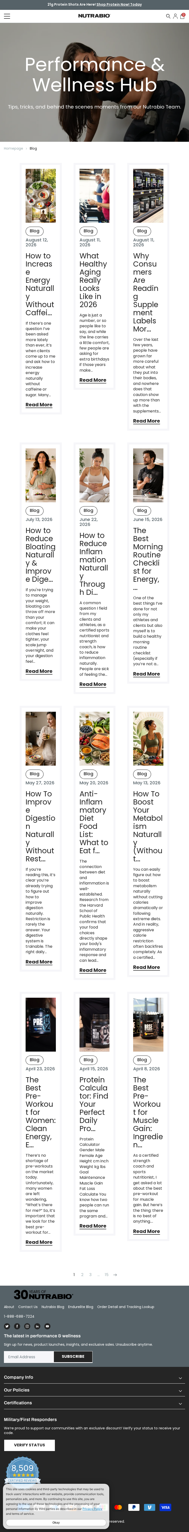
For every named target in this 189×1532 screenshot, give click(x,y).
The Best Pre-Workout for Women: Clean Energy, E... (41, 1112)
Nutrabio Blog (53, 1306)
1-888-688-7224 (19, 1316)
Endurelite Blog (80, 1306)
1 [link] (74, 1275)
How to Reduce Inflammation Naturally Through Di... (93, 563)
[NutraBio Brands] (41, 1295)
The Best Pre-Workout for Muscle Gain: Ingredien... (148, 1112)
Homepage (13, 148)
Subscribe (73, 1356)
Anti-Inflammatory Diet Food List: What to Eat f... (93, 822)
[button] (94, 1377)
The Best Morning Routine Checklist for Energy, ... (148, 558)
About (9, 1306)
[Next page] (115, 1275)
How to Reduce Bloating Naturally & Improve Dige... (41, 554)
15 (107, 1275)
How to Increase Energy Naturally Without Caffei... (40, 284)
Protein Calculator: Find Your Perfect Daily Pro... (93, 1104)
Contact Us (28, 1306)
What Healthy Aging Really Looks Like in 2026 (93, 280)
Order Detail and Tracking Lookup (125, 1306)
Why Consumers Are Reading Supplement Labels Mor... (145, 292)
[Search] (168, 16)
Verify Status (29, 1445)
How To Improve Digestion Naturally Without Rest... (40, 826)
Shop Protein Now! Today (119, 5)
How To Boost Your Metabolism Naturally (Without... (148, 826)
